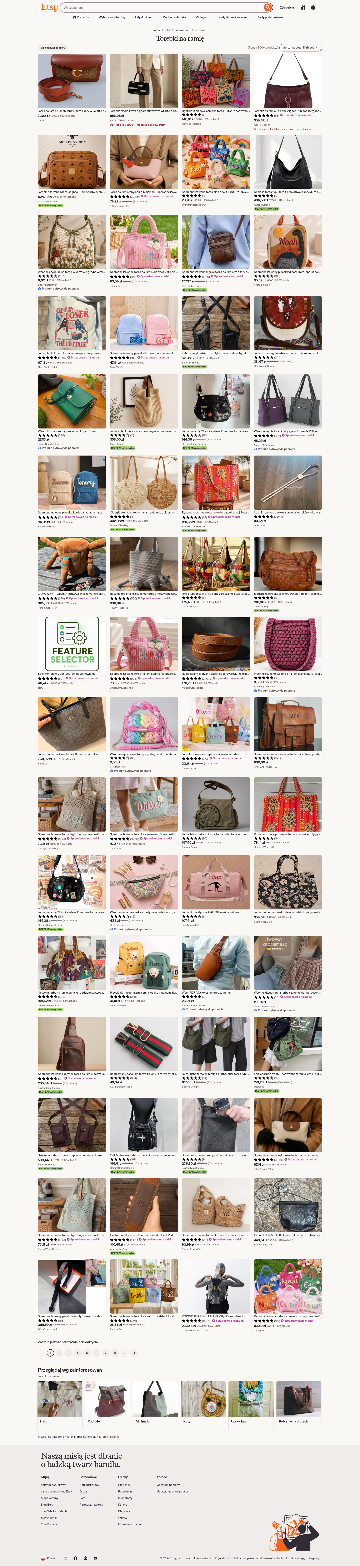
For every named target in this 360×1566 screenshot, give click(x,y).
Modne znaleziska (174, 17)
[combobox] (161, 7)
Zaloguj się (287, 7)
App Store (55, 1538)
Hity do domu (143, 17)
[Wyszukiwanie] (268, 7)
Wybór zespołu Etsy (112, 17)
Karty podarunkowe (270, 17)
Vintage (201, 17)
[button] (48, 1558)
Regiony (314, 1558)
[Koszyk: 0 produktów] (313, 7)
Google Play (86, 1538)
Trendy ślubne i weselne (232, 17)
